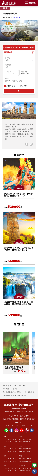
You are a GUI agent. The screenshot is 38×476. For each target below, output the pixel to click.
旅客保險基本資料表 (20, 395)
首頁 (3, 17)
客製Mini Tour (8, 47)
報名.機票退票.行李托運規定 (12, 392)
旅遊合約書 (6, 395)
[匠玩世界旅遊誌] (31, 144)
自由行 (17, 47)
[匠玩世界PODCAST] (26, 144)
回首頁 (5, 385)
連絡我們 (22, 385)
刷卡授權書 (28, 392)
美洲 (9, 17)
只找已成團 (23, 86)
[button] (17, 39)
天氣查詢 (14, 389)
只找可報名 (10, 86)
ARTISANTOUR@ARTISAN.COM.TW (19, 425)
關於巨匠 (13, 385)
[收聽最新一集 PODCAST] (34, 471)
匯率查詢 (6, 389)
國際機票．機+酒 (28, 47)
